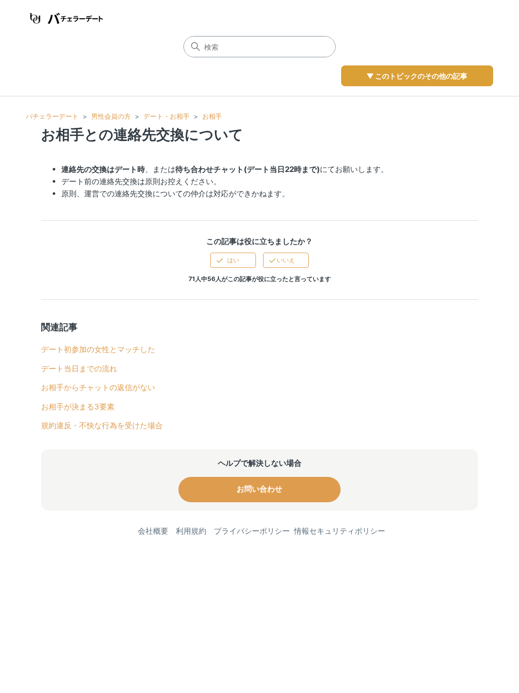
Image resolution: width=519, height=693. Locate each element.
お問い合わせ (259, 489)
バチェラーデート (52, 116)
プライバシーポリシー (252, 531)
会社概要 (153, 531)
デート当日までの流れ (79, 368)
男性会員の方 (111, 116)
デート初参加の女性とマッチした (98, 349)
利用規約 (191, 531)
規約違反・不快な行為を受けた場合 (102, 425)
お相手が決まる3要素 (78, 406)
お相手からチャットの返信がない (98, 387)
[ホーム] (65, 18)
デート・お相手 (166, 116)
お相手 (212, 116)
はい (233, 260)
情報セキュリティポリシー (339, 531)
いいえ (286, 260)
